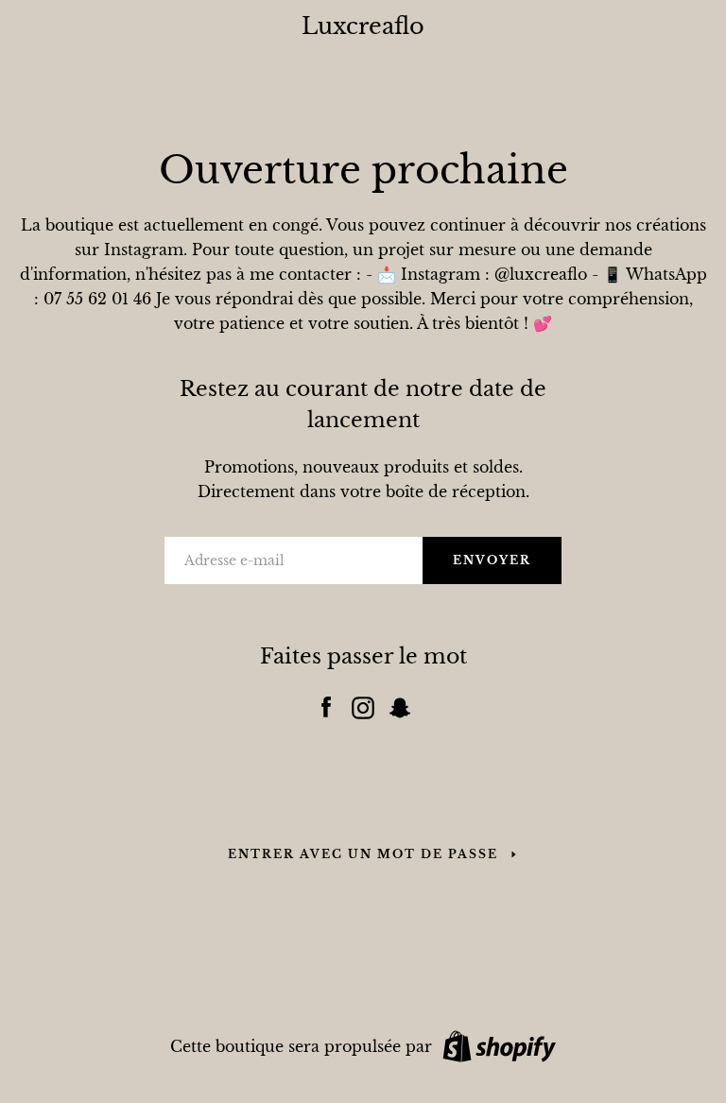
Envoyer (492, 560)
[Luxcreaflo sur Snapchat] (400, 703)
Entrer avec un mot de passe (363, 854)
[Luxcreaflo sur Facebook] (326, 703)
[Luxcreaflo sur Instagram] (363, 703)
